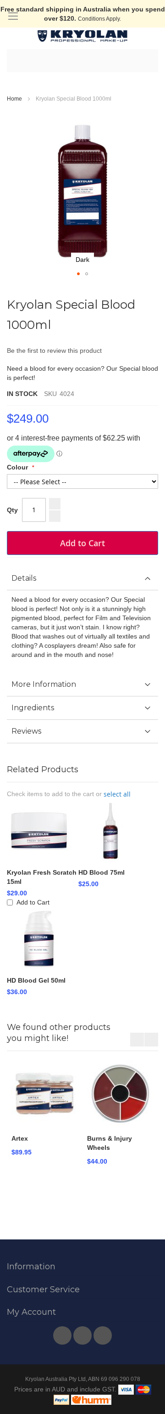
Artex (19, 1138)
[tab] (82, 578)
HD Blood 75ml (101, 872)
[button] (78, 274)
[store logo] (82, 36)
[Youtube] (83, 1333)
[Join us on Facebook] (63, 1333)
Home (14, 99)
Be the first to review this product (54, 350)
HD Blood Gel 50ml (36, 980)
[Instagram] (103, 1333)
